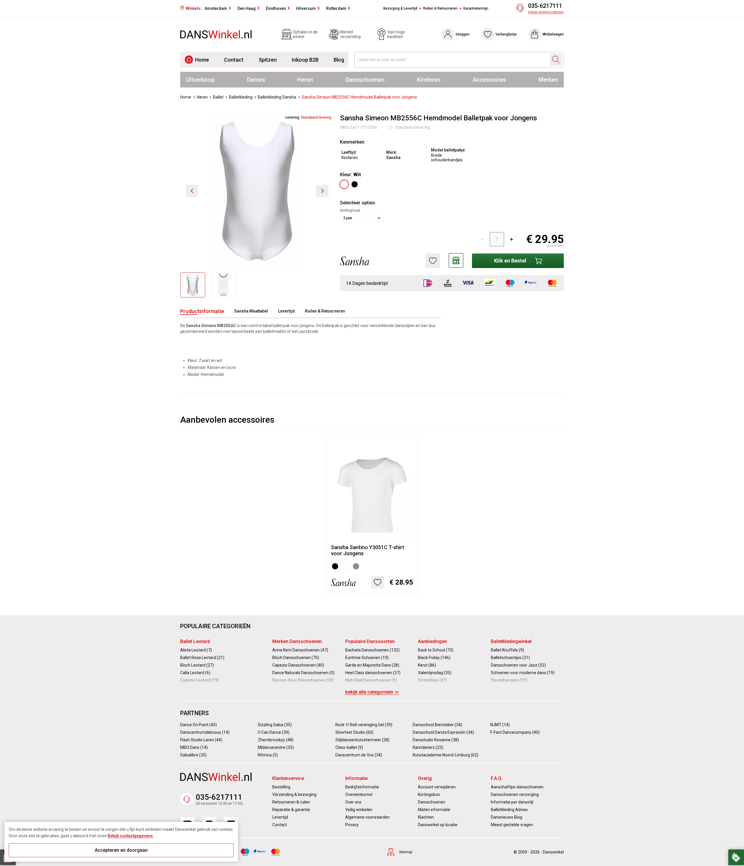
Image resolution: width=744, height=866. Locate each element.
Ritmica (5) (268, 755)
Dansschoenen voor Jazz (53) (518, 665)
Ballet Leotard (195, 641)
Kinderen (428, 79)
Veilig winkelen (358, 809)
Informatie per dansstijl (512, 802)
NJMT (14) (500, 724)
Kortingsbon (429, 794)
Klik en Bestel (510, 261)
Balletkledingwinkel (511, 641)
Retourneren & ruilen (291, 802)
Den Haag (246, 8)
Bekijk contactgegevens (130, 835)
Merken (548, 79)
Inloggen (463, 34)
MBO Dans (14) (194, 747)
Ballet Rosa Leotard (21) (202, 657)
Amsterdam (216, 8)
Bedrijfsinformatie (362, 787)
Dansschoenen (365, 79)
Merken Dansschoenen (297, 641)
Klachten (426, 817)
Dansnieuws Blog (506, 817)
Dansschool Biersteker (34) (437, 724)
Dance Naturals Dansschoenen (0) (303, 672)
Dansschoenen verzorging (515, 794)
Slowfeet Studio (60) (354, 732)
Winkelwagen (553, 34)
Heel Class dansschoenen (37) (372, 672)
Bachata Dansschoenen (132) (372, 650)
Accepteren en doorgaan (121, 850)
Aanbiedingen (432, 641)
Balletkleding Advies (509, 809)
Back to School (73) (435, 650)
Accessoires (489, 79)
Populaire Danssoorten (370, 641)
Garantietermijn (475, 8)
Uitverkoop (200, 79)
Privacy (352, 824)
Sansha (393, 157)
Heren (305, 79)
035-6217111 (545, 6)
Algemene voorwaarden (367, 817)
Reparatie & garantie (291, 809)
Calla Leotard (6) (195, 672)
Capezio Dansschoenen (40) (298, 665)
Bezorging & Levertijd (400, 8)
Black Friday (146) (434, 657)
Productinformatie (202, 311)
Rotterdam (336, 8)
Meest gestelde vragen (512, 824)
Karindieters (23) (428, 747)
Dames (256, 79)
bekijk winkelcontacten (546, 12)
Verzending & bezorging (294, 794)
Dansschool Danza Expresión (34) (443, 732)
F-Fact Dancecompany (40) (515, 732)
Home (202, 60)
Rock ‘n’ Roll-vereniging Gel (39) (363, 724)
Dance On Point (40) (198, 724)
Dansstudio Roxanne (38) (436, 740)
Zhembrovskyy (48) (276, 740)
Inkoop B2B (305, 60)
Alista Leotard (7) (196, 650)
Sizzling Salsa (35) (275, 724)
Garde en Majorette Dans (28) (372, 665)
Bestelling (281, 787)
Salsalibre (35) (193, 755)
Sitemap (405, 852)
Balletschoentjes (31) (510, 657)
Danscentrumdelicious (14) (205, 732)
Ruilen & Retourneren (440, 8)
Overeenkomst (359, 794)
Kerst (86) (427, 665)
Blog (339, 60)
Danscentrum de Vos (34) (358, 755)
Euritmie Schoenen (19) (367, 657)
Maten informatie (434, 809)
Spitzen (268, 60)
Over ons (353, 802)
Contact (234, 60)
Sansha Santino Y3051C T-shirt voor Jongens (367, 550)
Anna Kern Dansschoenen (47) (300, 650)
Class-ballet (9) (349, 747)
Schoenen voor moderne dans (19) (523, 672)
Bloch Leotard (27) (197, 665)
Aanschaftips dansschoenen (517, 787)
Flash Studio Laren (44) (201, 740)
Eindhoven (276, 8)
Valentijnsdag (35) (434, 672)
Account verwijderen (437, 787)
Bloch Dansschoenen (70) (295, 657)
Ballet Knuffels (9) (507, 650)
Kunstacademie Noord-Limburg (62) (445, 755)
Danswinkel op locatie (437, 824)
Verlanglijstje (506, 34)
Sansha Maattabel (251, 311)
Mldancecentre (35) (276, 747)
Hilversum (306, 8)
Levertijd (286, 311)
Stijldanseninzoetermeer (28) (362, 740)
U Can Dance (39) (273, 732)
